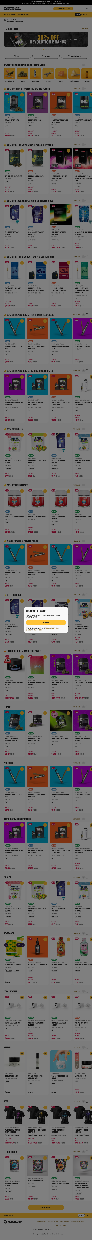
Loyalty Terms (38, 630)
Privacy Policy (50, 628)
